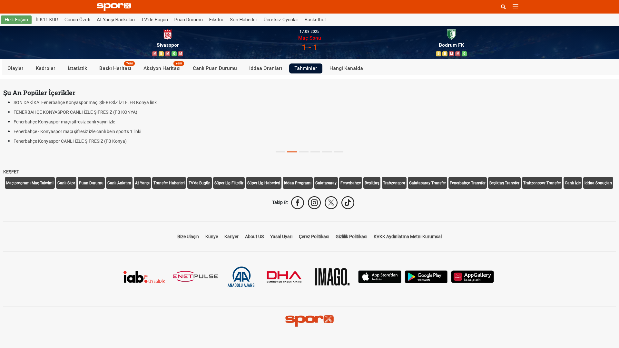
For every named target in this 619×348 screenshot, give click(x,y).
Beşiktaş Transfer (504, 183)
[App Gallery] (472, 276)
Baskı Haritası (116, 67)
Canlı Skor (66, 183)
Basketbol (315, 20)
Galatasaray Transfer (427, 183)
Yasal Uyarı (281, 236)
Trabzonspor (394, 183)
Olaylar (15, 68)
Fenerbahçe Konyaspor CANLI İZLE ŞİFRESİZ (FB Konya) (70, 141)
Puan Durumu (188, 20)
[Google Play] (426, 276)
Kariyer (231, 236)
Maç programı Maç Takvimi (30, 183)
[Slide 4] (327, 152)
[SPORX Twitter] (331, 203)
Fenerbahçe (350, 183)
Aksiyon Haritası (162, 67)
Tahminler (305, 68)
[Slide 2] (304, 152)
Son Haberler (243, 20)
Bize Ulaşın (188, 236)
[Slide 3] (315, 152)
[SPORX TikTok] (348, 203)
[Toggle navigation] (515, 6)
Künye (211, 236)
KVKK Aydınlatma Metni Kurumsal (408, 236)
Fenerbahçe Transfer (468, 183)
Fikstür (216, 20)
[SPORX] (309, 321)
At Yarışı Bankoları (116, 20)
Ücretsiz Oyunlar (281, 20)
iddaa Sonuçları (598, 183)
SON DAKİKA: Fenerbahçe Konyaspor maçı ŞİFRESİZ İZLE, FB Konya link (85, 102)
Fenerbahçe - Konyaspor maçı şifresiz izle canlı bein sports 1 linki (77, 131)
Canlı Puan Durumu (215, 68)
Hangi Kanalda (346, 68)
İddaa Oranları (265, 68)
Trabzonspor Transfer (542, 183)
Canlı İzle (573, 183)
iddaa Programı (297, 183)
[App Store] (379, 276)
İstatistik (77, 68)
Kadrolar (45, 68)
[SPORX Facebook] (297, 203)
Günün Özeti (77, 20)
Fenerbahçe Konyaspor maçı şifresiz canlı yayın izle (64, 121)
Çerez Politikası (314, 236)
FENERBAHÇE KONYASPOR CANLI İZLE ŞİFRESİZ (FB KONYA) (75, 112)
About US (254, 236)
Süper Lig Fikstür (228, 183)
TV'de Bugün (154, 20)
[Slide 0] (280, 152)
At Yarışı (142, 183)
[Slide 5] (338, 152)
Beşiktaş (372, 183)
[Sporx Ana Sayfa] (115, 7)
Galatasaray (326, 183)
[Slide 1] (292, 152)
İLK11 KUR (47, 20)
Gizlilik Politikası (351, 236)
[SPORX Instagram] (314, 203)
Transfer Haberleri (169, 183)
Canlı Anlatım (119, 183)
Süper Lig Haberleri (263, 183)
